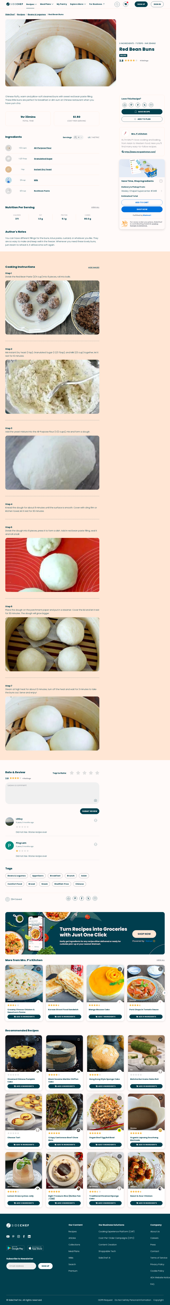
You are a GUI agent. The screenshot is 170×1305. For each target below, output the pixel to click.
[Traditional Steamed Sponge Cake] (105, 1179)
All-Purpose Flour (43, 148)
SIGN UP (141, 4)
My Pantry (62, 4)
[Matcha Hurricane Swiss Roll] (146, 1063)
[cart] (125, 4)
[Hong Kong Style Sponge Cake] (105, 1063)
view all (161, 960)
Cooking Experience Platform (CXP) (116, 1231)
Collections (74, 1244)
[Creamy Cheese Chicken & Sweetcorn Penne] (24, 993)
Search (72, 1264)
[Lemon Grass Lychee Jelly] (23, 1179)
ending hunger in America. (144, 225)
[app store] (35, 1248)
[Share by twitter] (145, 105)
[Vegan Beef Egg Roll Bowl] (105, 1121)
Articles (72, 1238)
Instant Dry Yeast (43, 169)
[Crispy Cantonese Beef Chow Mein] (64, 1121)
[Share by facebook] (139, 105)
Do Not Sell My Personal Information (133, 1300)
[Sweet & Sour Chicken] (146, 1179)
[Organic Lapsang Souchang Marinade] (146, 1121)
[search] (117, 4)
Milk (36, 180)
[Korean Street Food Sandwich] (64, 993)
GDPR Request (105, 1300)
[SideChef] (17, 1226)
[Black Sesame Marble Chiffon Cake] (64, 1063)
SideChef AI (104, 1257)
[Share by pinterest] (132, 105)
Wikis (71, 1257)
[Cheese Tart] (23, 1121)
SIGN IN (157, 4)
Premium (73, 1270)
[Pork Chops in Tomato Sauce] (146, 993)
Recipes (73, 1231)
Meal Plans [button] (45, 4)
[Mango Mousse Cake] (105, 993)
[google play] (15, 1248)
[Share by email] (152, 105)
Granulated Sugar (43, 158)
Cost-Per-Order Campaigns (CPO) (116, 1238)
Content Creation (108, 1244)
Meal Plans (74, 1251)
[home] (14, 4)
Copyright (158, 1300)
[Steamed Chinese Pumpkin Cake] (23, 1063)
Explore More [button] (76, 4)
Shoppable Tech (107, 1251)
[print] (125, 105)
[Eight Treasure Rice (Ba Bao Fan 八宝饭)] (64, 1179)
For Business (95, 4)
